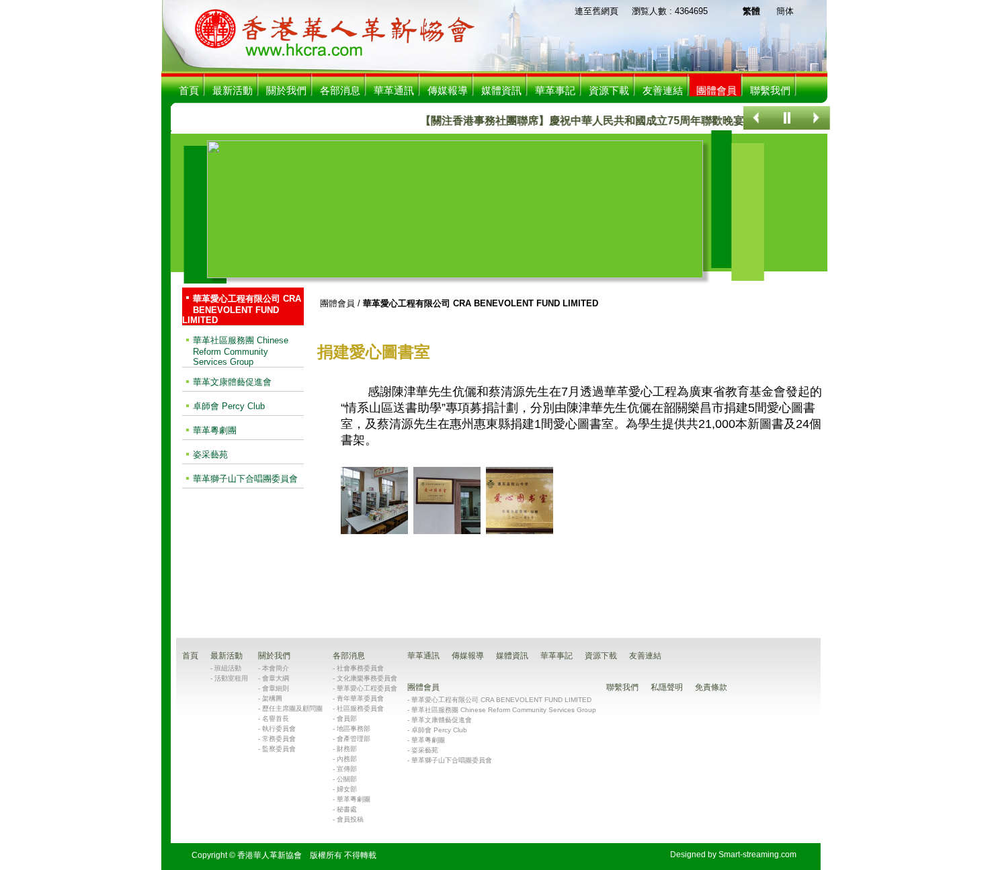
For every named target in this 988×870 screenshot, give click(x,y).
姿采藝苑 (210, 454)
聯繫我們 (770, 90)
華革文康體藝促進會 (232, 382)
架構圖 (272, 698)
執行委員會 (279, 728)
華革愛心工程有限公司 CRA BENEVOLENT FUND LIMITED (241, 309)
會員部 (347, 718)
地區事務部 (353, 728)
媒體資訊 (501, 90)
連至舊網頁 (596, 11)
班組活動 (227, 668)
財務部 (347, 748)
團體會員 (337, 303)
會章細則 (275, 688)
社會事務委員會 (360, 668)
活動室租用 (231, 678)
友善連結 (663, 90)
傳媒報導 (447, 90)
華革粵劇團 (215, 430)
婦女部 (347, 789)
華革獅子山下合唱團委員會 (245, 479)
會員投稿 (350, 819)
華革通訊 (394, 90)
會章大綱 (275, 678)
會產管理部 (353, 738)
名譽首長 (275, 718)
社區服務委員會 (360, 708)
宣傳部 (347, 769)
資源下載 (609, 90)
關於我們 (286, 90)
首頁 (189, 90)
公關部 (347, 779)
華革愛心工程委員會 (367, 688)
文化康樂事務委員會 (367, 678)
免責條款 (711, 687)
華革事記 (555, 90)
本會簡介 (275, 668)
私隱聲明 (667, 687)
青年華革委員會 (360, 698)
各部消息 (340, 90)
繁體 (751, 11)
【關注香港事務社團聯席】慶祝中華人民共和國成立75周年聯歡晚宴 (569, 120)
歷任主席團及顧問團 (292, 708)
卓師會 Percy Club (229, 406)
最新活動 (232, 90)
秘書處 (347, 809)
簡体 (785, 11)
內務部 (347, 759)
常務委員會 (279, 738)
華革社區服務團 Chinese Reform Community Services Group (240, 351)
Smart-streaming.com (757, 854)
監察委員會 (279, 748)
